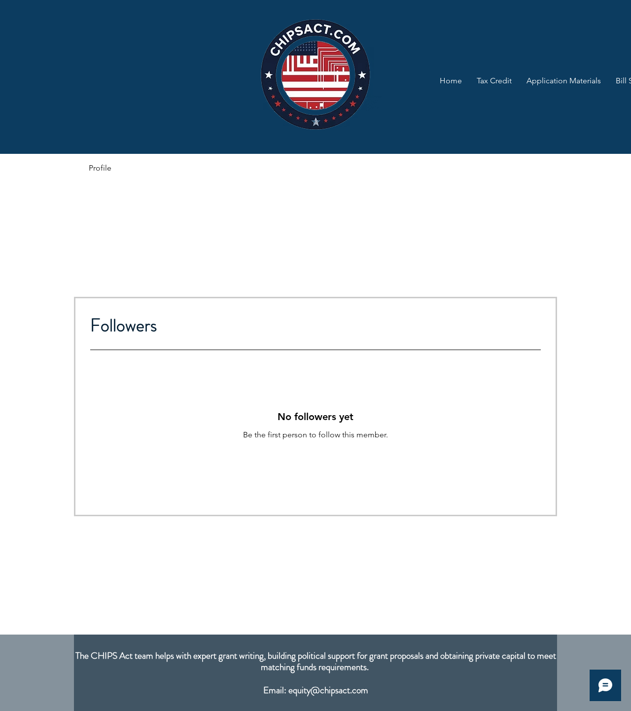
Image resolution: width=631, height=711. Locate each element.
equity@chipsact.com (328, 690)
